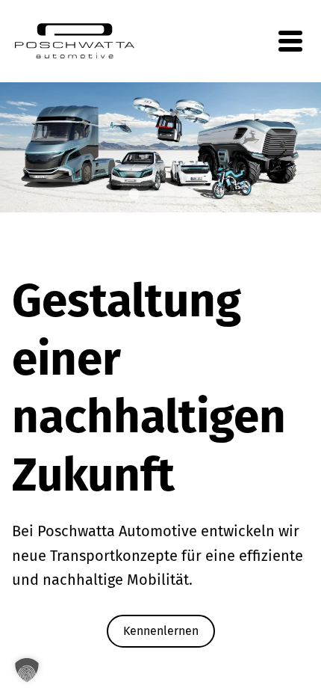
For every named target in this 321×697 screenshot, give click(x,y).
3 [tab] (169, 195)
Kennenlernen (161, 631)
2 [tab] (151, 195)
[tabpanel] (160, 147)
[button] (27, 670)
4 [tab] (187, 195)
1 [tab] (133, 195)
